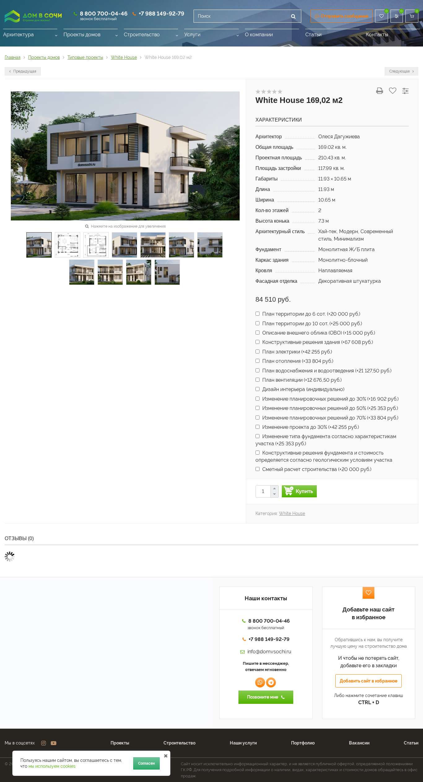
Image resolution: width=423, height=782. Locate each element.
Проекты (120, 742)
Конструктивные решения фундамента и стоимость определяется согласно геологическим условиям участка (323, 456)
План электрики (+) (296, 352)
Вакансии (359, 742)
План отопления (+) (297, 361)
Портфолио (303, 742)
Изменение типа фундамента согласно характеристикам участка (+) (325, 439)
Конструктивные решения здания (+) (317, 342)
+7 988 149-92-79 (161, 13)
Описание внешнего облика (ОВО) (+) (318, 333)
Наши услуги (243, 742)
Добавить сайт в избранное (368, 680)
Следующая (400, 71)
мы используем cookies (52, 766)
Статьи (313, 35)
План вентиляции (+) (301, 380)
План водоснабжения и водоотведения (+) (326, 371)
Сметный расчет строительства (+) (316, 469)
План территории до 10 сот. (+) (311, 324)
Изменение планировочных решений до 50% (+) (329, 408)
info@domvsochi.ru (269, 652)
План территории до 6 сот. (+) (310, 314)
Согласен (146, 763)
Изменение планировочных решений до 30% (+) (330, 399)
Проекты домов (81, 35)
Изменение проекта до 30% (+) (310, 427)
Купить (304, 491)
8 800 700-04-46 (104, 13)
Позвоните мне (262, 697)
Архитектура (18, 35)
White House (292, 513)
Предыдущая (24, 71)
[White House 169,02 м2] (125, 155)
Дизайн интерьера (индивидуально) (302, 389)
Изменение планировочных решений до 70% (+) (329, 418)
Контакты (377, 35)
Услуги (192, 35)
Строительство (142, 35)
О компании (259, 35)
